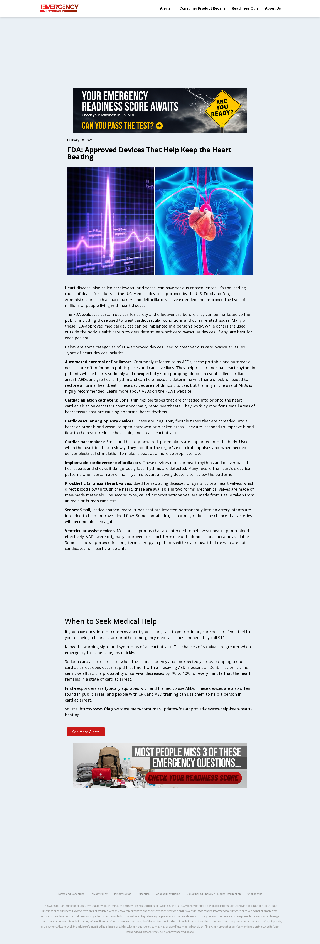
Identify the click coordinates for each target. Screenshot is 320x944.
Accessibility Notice (168, 893)
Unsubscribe (254, 893)
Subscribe (144, 893)
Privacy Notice (122, 893)
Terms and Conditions (71, 893)
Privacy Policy (99, 893)
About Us (273, 8)
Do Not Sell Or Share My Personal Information (214, 893)
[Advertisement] (160, 48)
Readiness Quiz (245, 8)
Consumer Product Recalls (202, 8)
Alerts (165, 8)
